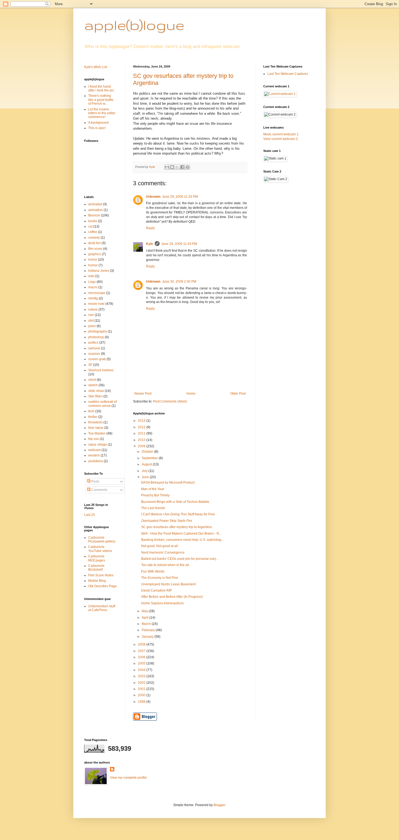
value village (97, 444)
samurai (94, 348)
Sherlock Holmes (100, 370)
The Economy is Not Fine (159, 578)
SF (90, 365)
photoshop (96, 337)
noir (91, 315)
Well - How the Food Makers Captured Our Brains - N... (181, 533)
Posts (94, 481)
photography (97, 331)
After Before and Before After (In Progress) (172, 597)
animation (95, 210)
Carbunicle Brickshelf (96, 567)
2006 (142, 657)
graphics (94, 254)
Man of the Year (152, 489)
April (145, 617)
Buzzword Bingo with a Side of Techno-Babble (175, 502)
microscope (96, 293)
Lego (92, 282)
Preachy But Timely (155, 495)
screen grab (97, 359)
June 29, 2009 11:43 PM (179, 244)
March (147, 624)
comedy (94, 237)
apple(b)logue (134, 25)
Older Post (238, 393)
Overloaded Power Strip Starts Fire (166, 521)
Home (190, 393)
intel (91, 276)
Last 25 (89, 515)
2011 (142, 433)
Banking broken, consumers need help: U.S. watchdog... (182, 540)
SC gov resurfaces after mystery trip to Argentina (176, 527)
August (147, 464)
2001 (142, 689)
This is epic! (97, 128)
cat (90, 226)
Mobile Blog (97, 581)
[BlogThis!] (172, 167)
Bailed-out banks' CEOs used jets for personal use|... (179, 559)
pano (92, 326)
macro (92, 287)
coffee (92, 232)
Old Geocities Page (102, 586)
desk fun (94, 243)
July (145, 471)
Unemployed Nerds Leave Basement (168, 584)
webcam (94, 450)
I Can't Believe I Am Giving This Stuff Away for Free (178, 514)
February (149, 630)
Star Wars (95, 396)
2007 (142, 651)
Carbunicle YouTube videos (100, 548)
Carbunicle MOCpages (96, 558)
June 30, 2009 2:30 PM (179, 281)
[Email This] (167, 167)
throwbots (95, 422)
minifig (93, 298)
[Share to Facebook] (182, 167)
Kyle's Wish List (95, 67)
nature (93, 309)
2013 (142, 421)
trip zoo (93, 439)
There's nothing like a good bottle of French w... (100, 100)
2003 (142, 676)
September (150, 458)
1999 (142, 702)
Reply (150, 228)
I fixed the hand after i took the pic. (101, 88)
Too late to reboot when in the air (165, 565)
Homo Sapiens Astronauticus (162, 603)
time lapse (95, 428)
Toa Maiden (97, 433)
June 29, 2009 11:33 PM (180, 197)
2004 (142, 670)
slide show (96, 391)
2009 (142, 446)
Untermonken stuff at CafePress (101, 608)
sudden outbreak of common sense (102, 403)
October (148, 451)
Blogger (219, 805)
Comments (98, 490)
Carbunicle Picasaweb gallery (101, 539)
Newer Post (142, 393)
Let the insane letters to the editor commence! (101, 113)
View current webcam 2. (281, 139)
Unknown (153, 197)
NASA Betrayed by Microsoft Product (168, 482)
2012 (142, 427)
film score (95, 249)
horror (92, 259)
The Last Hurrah (153, 508)
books (92, 221)
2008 (142, 644)
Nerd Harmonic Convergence (163, 552)
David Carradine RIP (156, 590)
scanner (94, 354)
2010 (142, 440)
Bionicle (94, 215)
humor (93, 265)
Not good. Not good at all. (160, 546)
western (94, 455)
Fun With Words (152, 571)
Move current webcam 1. (281, 134)
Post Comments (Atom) (170, 401)
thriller (92, 417)
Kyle (149, 244)
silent (92, 380)
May (145, 611)
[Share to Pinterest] (187, 167)
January (148, 636)
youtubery (95, 461)
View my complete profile (128, 778)
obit (91, 320)
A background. (98, 122)
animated (95, 204)
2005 (142, 663)
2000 (142, 695)
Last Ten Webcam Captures (287, 74)
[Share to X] (177, 167)
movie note (96, 304)
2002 (142, 683)
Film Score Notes (100, 575)
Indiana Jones (98, 271)
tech (91, 411)
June (146, 477)
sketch (93, 385)
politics (93, 342)
